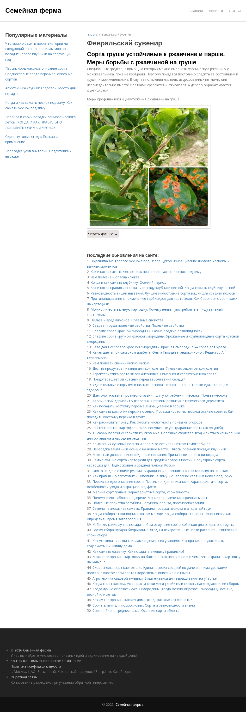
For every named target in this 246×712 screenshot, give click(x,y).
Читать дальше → (102, 234)
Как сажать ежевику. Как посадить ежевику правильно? (138, 551)
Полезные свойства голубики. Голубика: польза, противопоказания (148, 503)
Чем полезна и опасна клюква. (115, 277)
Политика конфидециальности (36, 666)
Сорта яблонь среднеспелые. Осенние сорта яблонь (135, 610)
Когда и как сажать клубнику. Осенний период (128, 282)
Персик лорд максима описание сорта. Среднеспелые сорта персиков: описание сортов (39, 73)
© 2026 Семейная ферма (31, 650)
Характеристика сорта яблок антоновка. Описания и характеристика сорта (154, 374)
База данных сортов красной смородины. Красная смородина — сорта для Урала (159, 347)
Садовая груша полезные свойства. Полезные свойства (138, 325)
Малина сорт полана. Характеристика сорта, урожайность (140, 492)
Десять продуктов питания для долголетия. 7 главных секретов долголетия (155, 368)
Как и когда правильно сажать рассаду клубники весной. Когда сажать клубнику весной (163, 287)
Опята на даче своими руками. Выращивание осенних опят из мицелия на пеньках (160, 470)
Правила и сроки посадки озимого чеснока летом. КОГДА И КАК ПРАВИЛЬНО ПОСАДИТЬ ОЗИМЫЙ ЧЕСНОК (40, 122)
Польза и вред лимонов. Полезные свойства (127, 320)
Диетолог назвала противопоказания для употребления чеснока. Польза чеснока (160, 395)
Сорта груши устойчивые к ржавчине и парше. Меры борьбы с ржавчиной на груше (156, 57)
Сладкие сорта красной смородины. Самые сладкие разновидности (147, 331)
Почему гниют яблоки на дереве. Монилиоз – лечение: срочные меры (149, 497)
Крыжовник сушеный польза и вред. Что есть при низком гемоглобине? (151, 444)
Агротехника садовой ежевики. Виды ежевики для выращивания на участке (154, 578)
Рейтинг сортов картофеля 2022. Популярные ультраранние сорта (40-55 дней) (157, 427)
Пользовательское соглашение (55, 660)
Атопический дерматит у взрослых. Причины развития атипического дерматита (158, 401)
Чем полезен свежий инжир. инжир (121, 363)
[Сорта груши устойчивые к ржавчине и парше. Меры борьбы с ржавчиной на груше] (164, 167)
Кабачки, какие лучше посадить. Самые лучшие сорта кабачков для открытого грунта (163, 524)
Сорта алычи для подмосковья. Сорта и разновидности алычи (143, 605)
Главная (196, 10)
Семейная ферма (33, 10)
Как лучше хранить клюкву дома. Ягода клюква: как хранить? (142, 599)
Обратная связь (24, 677)
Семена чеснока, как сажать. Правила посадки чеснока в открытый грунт (152, 508)
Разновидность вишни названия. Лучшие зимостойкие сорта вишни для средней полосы (163, 293)
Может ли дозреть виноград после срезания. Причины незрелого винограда (155, 454)
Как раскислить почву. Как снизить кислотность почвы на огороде (147, 422)
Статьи (235, 10)
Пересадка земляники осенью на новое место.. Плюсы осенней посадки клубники (159, 449)
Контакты (19, 660)
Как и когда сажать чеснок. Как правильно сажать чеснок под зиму (146, 271)
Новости (216, 10)
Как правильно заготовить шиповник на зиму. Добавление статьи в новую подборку (162, 476)
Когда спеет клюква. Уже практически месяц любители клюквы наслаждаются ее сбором (166, 583)
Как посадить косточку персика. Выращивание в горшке (138, 406)
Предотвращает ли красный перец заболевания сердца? (138, 379)
